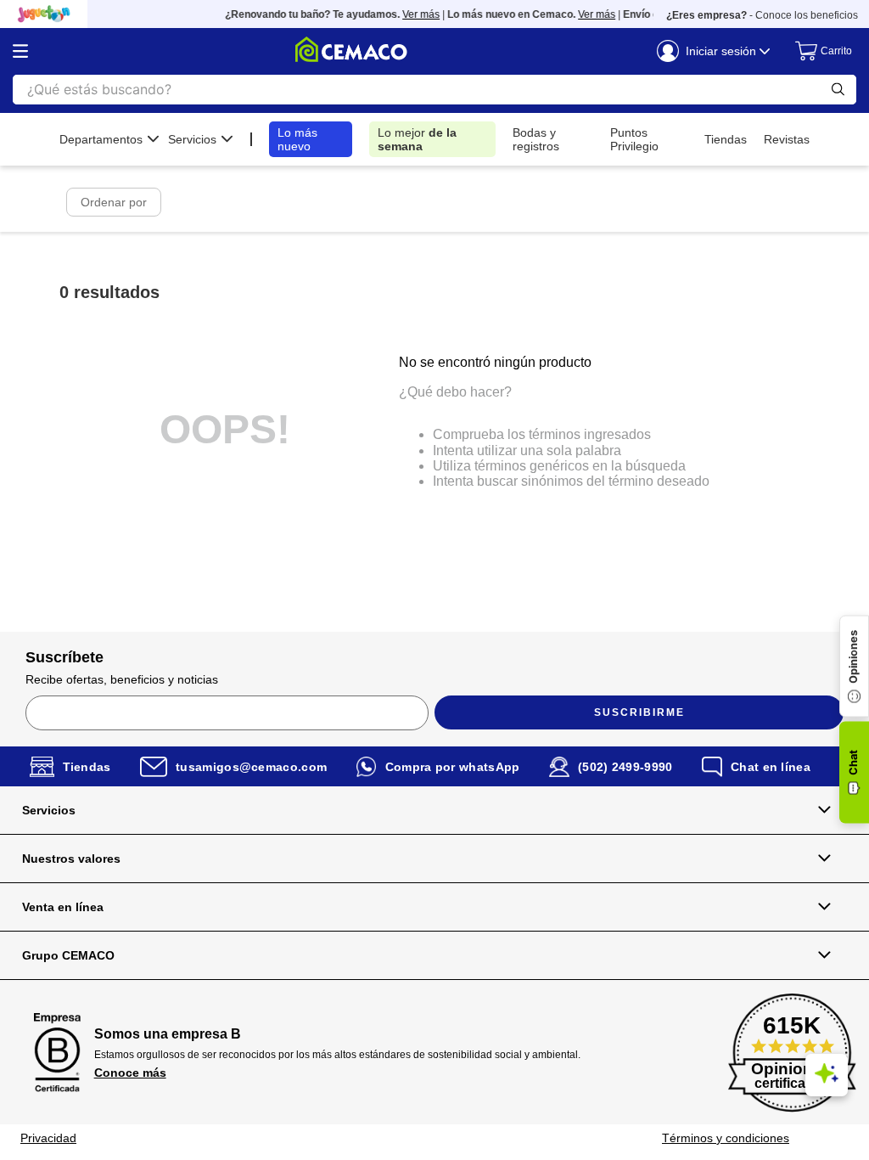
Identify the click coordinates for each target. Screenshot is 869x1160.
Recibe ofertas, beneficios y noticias (121, 679)
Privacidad (48, 1138)
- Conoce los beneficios (762, 15)
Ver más (413, 14)
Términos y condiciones (725, 1138)
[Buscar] (838, 89)
